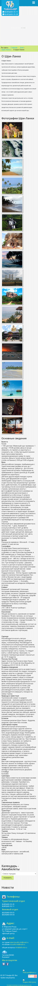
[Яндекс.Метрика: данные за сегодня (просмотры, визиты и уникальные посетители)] (30, 981)
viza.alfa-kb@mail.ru (17, 944)
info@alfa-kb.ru (21, 947)
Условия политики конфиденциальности (19, 985)
